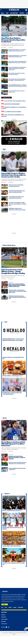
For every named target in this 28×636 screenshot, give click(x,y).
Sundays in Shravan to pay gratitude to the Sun (13, 358)
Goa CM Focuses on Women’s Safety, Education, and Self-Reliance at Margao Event (17, 204)
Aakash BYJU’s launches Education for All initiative (12, 528)
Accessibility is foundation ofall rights (12, 111)
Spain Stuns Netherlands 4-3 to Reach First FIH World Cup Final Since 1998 (17, 56)
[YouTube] (6, 627)
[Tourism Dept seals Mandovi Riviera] (14, 538)
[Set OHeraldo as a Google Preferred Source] (14, 140)
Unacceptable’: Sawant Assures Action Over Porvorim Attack (16, 74)
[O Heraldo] (14, 10)
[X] (4, 627)
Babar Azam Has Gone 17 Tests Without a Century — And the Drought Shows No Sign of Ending (13, 271)
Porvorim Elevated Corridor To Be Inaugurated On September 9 (16, 197)
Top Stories (4, 267)
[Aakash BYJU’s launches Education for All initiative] (14, 520)
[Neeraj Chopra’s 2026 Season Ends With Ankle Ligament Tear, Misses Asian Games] (14, 430)
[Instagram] (9, 627)
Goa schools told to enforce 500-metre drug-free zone (16, 91)
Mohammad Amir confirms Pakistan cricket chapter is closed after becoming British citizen (17, 291)
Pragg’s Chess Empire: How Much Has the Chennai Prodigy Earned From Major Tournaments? (17, 68)
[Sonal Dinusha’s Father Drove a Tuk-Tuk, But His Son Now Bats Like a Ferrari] (4, 51)
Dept (3, 544)
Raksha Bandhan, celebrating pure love (12, 376)
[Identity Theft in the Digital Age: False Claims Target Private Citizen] (4, 192)
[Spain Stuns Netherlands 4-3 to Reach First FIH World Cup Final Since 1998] (4, 57)
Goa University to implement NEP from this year (13, 563)
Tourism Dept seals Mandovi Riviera (11, 546)
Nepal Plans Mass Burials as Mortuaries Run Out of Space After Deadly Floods (13, 40)
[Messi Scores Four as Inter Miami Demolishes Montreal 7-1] (4, 186)
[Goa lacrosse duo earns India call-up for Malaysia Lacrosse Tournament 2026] (4, 463)
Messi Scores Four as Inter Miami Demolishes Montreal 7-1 (16, 185)
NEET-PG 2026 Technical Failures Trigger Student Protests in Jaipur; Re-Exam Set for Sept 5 (16, 285)
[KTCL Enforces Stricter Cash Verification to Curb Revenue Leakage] (4, 210)
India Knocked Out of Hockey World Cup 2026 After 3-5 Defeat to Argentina (16, 458)
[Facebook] (2, 627)
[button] (1, 10)
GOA (2, 76)
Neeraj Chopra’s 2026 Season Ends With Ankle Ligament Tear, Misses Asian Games (13, 444)
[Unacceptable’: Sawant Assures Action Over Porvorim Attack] (4, 75)
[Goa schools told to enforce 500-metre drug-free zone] (4, 92)
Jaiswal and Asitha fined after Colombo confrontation (17, 469)
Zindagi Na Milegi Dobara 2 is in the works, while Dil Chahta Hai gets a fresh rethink (13, 339)
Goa (3, 561)
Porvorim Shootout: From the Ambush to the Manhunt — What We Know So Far (17, 79)
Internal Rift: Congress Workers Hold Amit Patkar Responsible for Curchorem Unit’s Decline (13, 175)
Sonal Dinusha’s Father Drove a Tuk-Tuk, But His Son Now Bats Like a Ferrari (17, 50)
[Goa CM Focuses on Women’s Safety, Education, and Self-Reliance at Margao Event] (4, 204)
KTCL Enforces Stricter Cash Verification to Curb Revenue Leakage (17, 209)
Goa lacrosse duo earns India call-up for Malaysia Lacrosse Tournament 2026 (17, 463)
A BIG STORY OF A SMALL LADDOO (12, 104)
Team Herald (4, 47)
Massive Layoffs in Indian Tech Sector (12, 510)
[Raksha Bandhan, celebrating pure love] (14, 368)
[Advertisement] (14, 4)
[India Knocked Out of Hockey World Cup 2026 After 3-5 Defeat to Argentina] (4, 457)
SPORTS (3, 53)
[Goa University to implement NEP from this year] (14, 555)
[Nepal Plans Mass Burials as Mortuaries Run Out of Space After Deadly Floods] (14, 26)
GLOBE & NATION (5, 35)
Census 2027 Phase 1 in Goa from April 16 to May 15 (15, 101)
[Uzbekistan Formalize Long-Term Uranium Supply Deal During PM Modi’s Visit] (4, 297)
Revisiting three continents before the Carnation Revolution (12, 393)
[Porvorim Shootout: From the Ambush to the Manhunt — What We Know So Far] (4, 80)
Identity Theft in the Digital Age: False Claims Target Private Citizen (17, 191)
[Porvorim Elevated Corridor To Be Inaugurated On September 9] (4, 198)
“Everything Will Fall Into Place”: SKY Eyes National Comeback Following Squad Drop (17, 85)
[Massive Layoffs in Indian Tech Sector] (14, 503)
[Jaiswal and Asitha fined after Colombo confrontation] (4, 469)
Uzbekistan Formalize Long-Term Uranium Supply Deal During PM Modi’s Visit (17, 297)
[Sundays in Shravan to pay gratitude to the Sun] (14, 349)
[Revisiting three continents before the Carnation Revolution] (14, 385)
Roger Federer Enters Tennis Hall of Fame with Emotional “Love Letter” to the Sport (17, 62)
